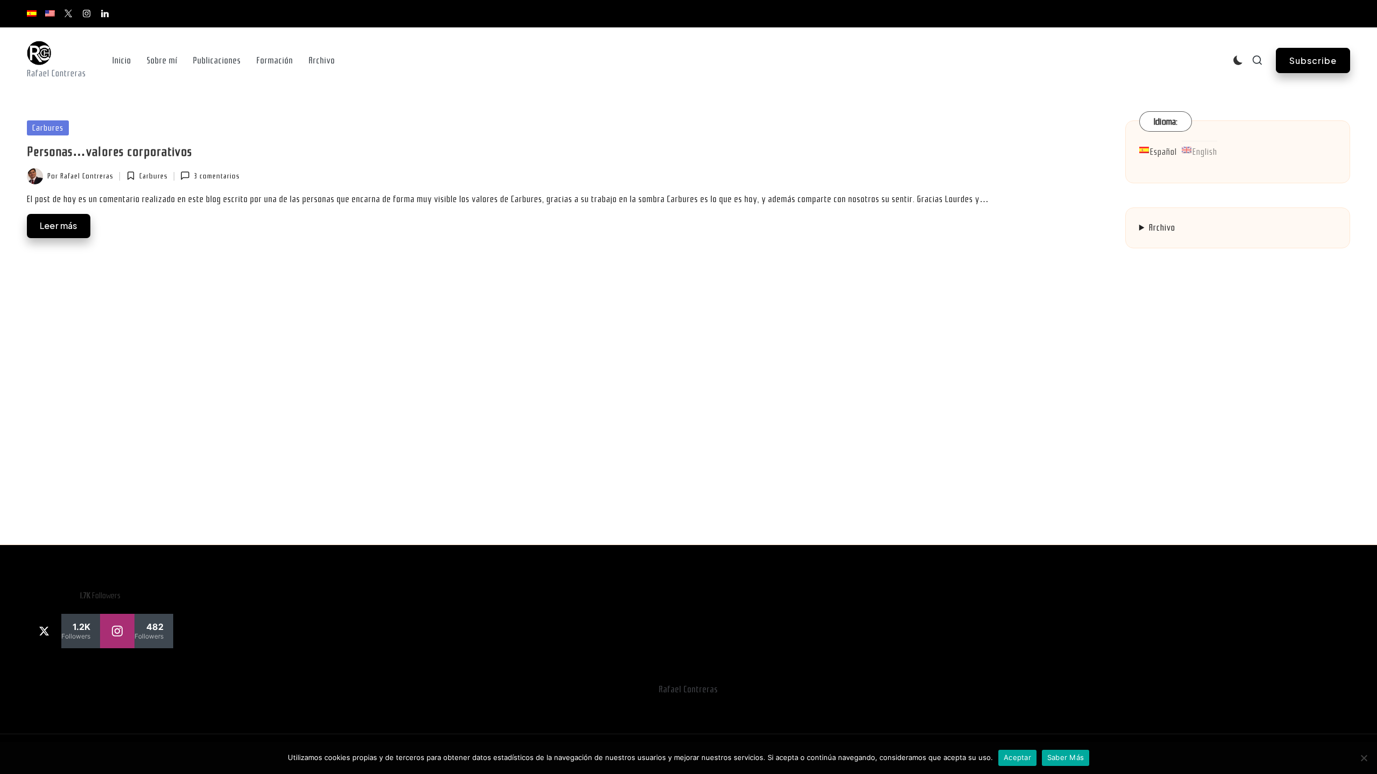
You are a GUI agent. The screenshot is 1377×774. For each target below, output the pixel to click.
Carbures (47, 128)
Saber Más (1065, 757)
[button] (1313, 60)
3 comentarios (216, 176)
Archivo (1162, 228)
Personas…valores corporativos (109, 151)
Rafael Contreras (688, 689)
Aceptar (1017, 757)
